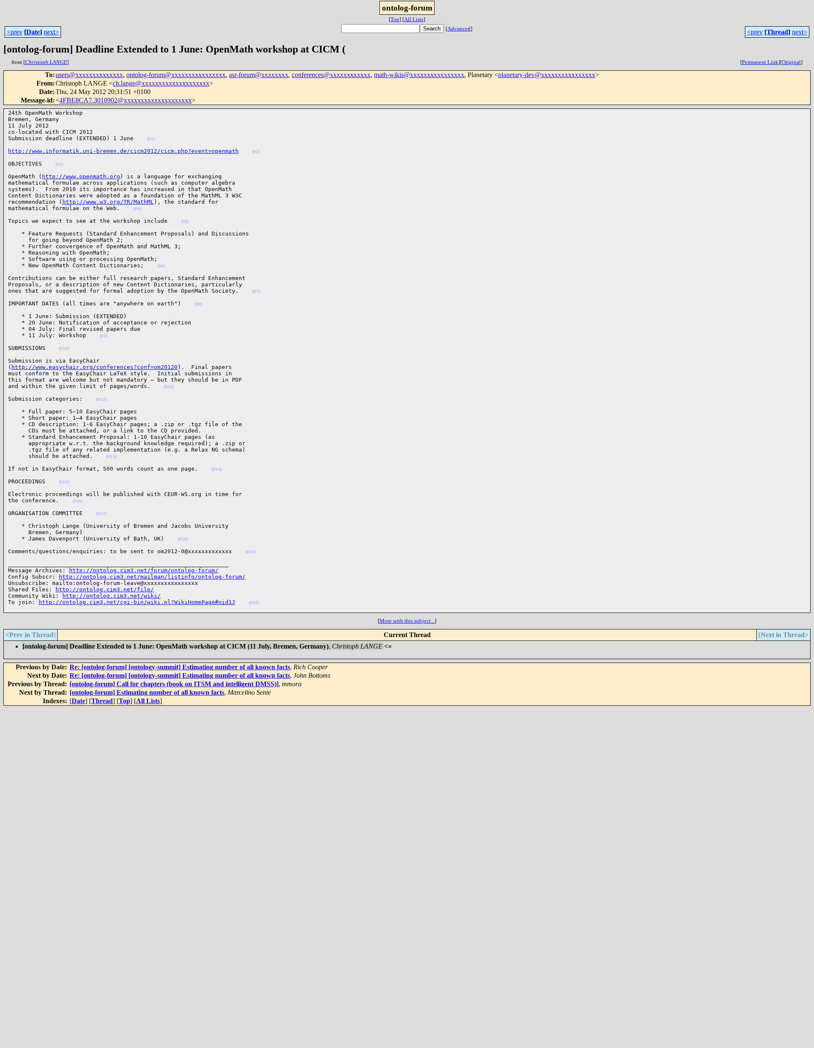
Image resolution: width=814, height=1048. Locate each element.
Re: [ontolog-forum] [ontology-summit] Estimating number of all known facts (180, 667)
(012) (101, 399)
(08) (198, 304)
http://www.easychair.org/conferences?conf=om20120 (94, 367)
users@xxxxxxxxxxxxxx (89, 74)
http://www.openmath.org (81, 176)
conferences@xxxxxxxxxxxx (331, 74)
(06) (161, 265)
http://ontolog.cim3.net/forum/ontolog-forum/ (143, 570)
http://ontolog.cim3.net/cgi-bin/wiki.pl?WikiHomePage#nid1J (137, 602)
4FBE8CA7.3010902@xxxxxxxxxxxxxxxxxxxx (125, 100)
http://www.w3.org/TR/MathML (108, 202)
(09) (103, 335)
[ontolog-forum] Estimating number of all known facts (147, 692)
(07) (256, 291)
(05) (185, 221)
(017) (101, 513)
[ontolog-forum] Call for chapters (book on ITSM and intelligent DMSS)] (174, 684)
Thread (777, 32)
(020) (254, 602)
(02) (256, 151)
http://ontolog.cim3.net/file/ (105, 589)
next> (51, 32)
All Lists (414, 19)
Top (394, 19)
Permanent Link (760, 62)
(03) (59, 164)
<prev (14, 32)
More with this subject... (407, 621)
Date (33, 32)
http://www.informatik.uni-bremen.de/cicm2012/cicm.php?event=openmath (123, 151)
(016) (77, 501)
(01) (151, 138)
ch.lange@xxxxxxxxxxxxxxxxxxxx (161, 83)
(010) (64, 348)
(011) (169, 386)
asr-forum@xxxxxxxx (258, 74)
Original (791, 62)
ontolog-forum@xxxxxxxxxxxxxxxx (176, 74)
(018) (183, 539)
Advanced (459, 28)
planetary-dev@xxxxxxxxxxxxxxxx (546, 74)
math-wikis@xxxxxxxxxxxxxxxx (419, 74)
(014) (217, 469)
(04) (137, 208)
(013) (111, 456)
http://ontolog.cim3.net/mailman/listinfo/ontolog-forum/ (152, 577)
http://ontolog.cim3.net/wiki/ (111, 596)
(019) (250, 551)
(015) (64, 482)
